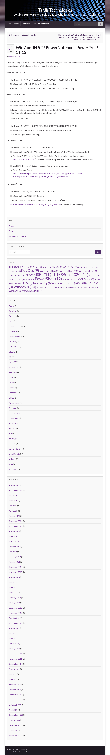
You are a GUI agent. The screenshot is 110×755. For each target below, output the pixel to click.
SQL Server (86, 279)
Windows (24, 287)
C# (66, 266)
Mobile (11, 387)
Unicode (12, 444)
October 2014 (15, 546)
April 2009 (13, 710)
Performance (28, 279)
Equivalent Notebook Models (23, 35)
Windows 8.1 (57, 287)
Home (8, 23)
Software (75, 279)
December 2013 (15, 567)
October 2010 (15, 689)
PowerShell (48, 278)
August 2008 (14, 720)
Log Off (21, 275)
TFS (27, 283)
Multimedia (94, 275)
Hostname (63, 271)
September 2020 (16, 490)
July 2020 (13, 495)
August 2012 (14, 628)
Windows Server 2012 (22, 290)
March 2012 (14, 643)
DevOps (30, 270)
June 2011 (13, 679)
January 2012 (14, 649)
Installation (13, 367)
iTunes (92, 271)
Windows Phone (89, 287)
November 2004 (15, 735)
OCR (19, 279)
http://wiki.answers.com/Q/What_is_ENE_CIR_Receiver (35, 204)
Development (14, 336)
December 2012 (15, 608)
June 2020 (13, 500)
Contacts (26, 23)
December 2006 (15, 725)
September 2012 (16, 623)
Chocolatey (82, 267)
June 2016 (13, 536)
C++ (74, 267)
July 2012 (13, 633)
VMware (12, 459)
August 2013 (14, 577)
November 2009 (15, 700)
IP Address (83, 271)
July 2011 (13, 674)
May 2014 (13, 551)
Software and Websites (42, 23)
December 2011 (15, 654)
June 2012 (13, 638)
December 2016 (15, 521)
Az (30, 267)
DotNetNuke (14, 347)
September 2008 (16, 715)
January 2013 (14, 603)
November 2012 (15, 613)
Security (66, 279)
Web (11, 464)
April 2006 (13, 730)
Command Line (15, 326)
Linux (11, 377)
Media (11, 382)
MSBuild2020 (72, 274)
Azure (37, 267)
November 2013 (15, 572)
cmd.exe (16, 271)
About (16, 23)
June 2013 (13, 587)
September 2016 (16, 526)
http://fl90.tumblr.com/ (23, 159)
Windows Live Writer (72, 287)
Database (13, 331)
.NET (12, 267)
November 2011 (15, 659)
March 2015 (14, 541)
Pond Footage (15, 413)
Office (11, 398)
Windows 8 (43, 287)
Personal (12, 408)
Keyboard (13, 275)
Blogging (57, 267)
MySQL (12, 279)
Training (12, 438)
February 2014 (15, 557)
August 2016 (14, 531)
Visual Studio (14, 454)
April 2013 (13, 592)
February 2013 (15, 597)
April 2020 (13, 511)
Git (49, 271)
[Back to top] (104, 749)
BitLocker (47, 267)
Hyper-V (73, 271)
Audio (21, 266)
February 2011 (15, 684)
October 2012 (15, 618)
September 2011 (16, 664)
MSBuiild (45, 274)
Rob (10, 56)
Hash (54, 271)
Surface (18, 283)
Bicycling (12, 311)
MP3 (29, 275)
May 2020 (13, 506)
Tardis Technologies (55, 10)
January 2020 (14, 516)
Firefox (42, 271)
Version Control (64, 283)
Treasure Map (42, 283)
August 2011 (14, 669)
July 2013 (13, 582)
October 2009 (15, 705)
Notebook (17, 56)
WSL (38, 291)
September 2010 (16, 694)
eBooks (12, 352)
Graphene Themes (25, 752)
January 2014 (14, 562)
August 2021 (14, 485)
